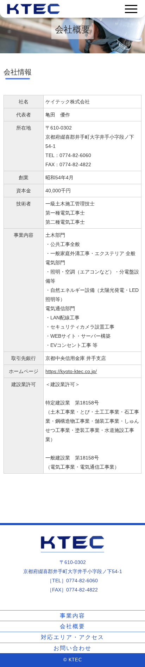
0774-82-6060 (82, 580)
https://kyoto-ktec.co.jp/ (71, 371)
